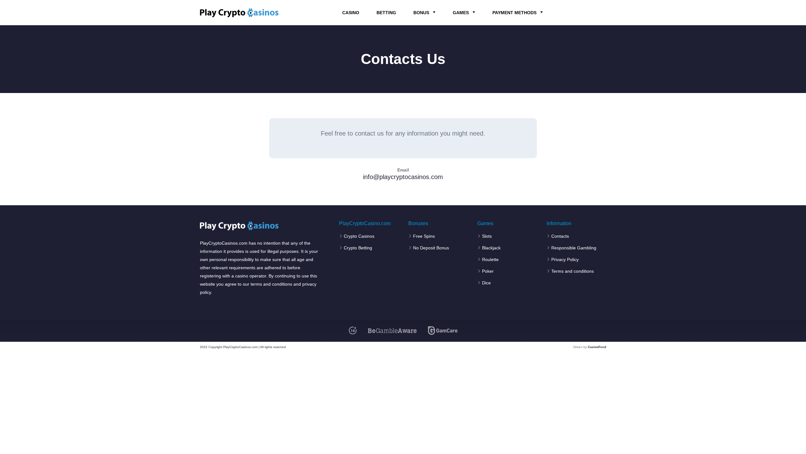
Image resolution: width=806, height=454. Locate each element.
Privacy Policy (565, 259)
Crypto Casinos (359, 236)
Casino (350, 12)
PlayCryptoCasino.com (365, 223)
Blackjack (491, 247)
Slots (487, 236)
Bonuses (418, 223)
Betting (386, 12)
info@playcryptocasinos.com (403, 176)
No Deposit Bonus (431, 247)
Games (461, 12)
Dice (486, 282)
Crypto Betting (358, 247)
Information (559, 223)
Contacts (560, 236)
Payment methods (514, 12)
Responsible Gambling (573, 247)
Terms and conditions (572, 271)
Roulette (490, 259)
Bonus (421, 12)
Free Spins (424, 236)
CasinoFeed (597, 347)
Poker (488, 271)
